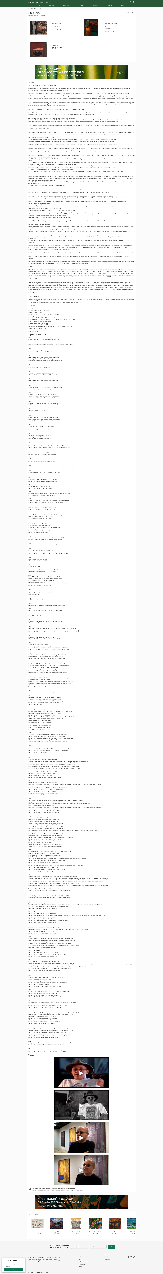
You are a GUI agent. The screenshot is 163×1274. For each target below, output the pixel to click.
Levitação (55, 45)
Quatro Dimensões (111, 23)
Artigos (80, 1257)
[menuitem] (38, 5)
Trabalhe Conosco (83, 1261)
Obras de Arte (67, 5)
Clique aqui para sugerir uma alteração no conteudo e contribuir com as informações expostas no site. (57, 1189)
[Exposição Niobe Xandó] (81, 1209)
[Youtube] (131, 1257)
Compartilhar (131, 13)
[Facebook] (128, 1257)
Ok (13, 1269)
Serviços (81, 5)
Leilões (110, 5)
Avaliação (96, 5)
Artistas (51, 5)
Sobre (80, 1259)
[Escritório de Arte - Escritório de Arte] (35, 1254)
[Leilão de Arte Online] (81, 79)
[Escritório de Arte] (39, 2)
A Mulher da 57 (56, 23)
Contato (123, 5)
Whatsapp (108, 1259)
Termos (81, 1266)
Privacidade (82, 1264)
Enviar (111, 1247)
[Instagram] (134, 1257)
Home (38, 5)
